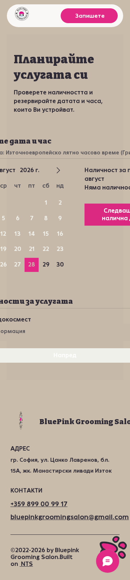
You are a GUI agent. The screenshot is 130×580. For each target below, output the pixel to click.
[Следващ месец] (58, 170)
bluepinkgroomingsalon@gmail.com (69, 517)
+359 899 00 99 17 (39, 504)
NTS (26, 564)
